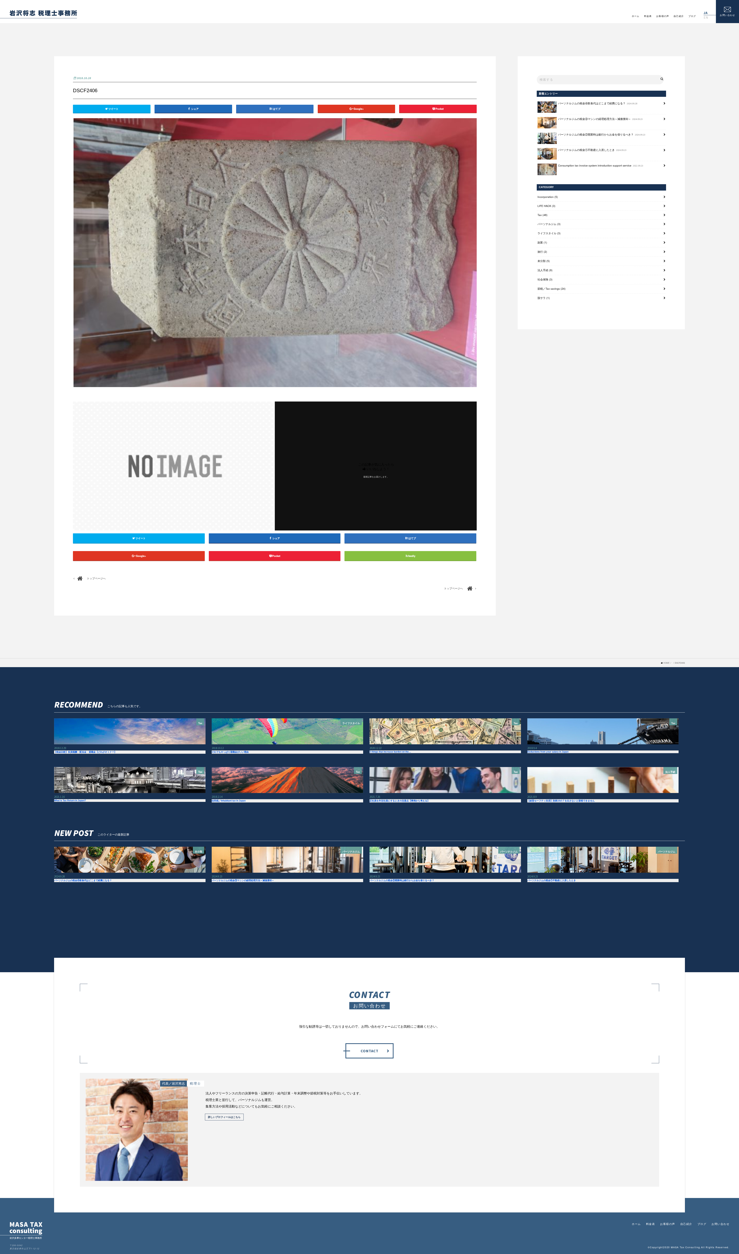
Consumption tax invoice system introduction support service (600, 165)
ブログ (692, 16)
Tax (543, 215)
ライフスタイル (549, 233)
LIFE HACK (546, 206)
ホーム (636, 16)
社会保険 (545, 279)
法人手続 (545, 270)
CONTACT (369, 1050)
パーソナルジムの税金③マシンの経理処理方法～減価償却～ (600, 119)
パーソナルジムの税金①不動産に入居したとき (592, 150)
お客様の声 (662, 16)
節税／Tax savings (552, 288)
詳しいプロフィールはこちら (224, 1117)
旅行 (542, 251)
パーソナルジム (549, 224)
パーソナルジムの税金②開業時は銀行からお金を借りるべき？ (601, 134)
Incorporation (548, 197)
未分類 (544, 261)
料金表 (648, 16)
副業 (542, 242)
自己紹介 (679, 16)
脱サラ (544, 298)
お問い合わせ (720, 1224)
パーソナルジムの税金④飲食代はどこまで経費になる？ (597, 103)
